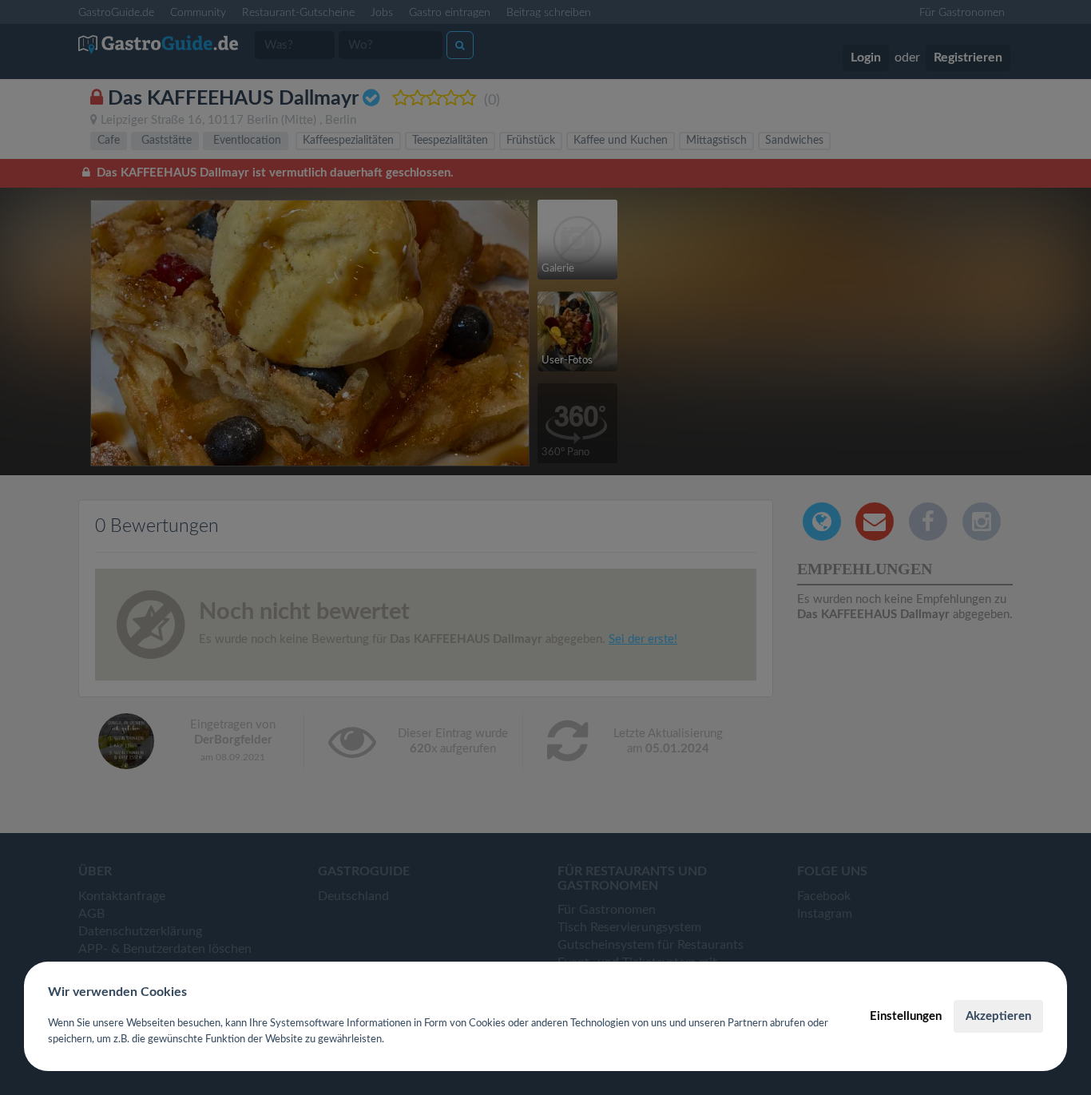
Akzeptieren (998, 1016)
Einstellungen (906, 1016)
